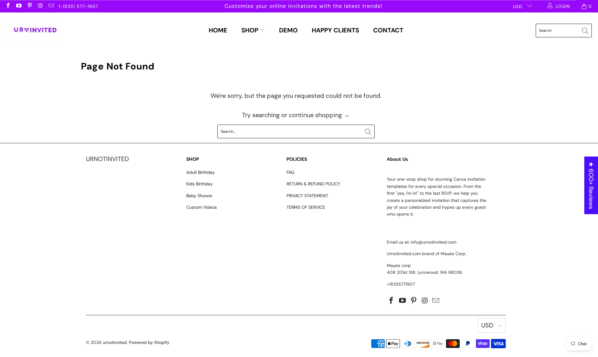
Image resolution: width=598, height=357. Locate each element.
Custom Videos (201, 207)
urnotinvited (115, 342)
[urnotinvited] (35, 30)
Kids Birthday (199, 184)
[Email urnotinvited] (51, 6)
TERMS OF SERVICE (306, 207)
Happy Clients (335, 30)
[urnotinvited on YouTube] (19, 6)
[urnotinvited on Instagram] (40, 6)
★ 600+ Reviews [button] (591, 185)
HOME (218, 30)
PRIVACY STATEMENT (307, 195)
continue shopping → (319, 115)
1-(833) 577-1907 (78, 6)
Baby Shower (199, 195)
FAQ (290, 172)
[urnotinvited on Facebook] (8, 6)
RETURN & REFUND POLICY (313, 184)
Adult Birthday (200, 172)
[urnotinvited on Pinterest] (29, 6)
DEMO (288, 30)
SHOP (250, 30)
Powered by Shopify (149, 342)
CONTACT (388, 30)
